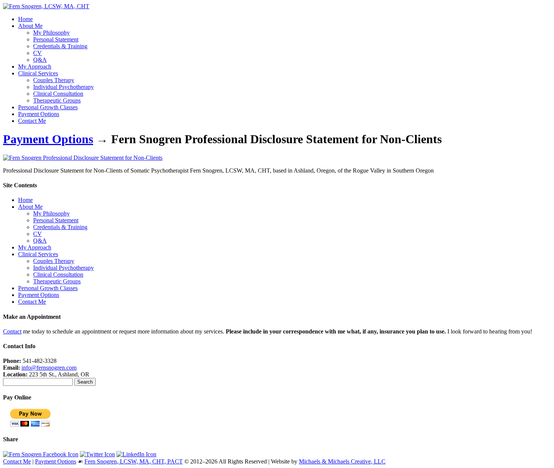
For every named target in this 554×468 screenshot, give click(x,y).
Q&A (40, 60)
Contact (12, 331)
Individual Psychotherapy (63, 87)
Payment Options (38, 114)
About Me (30, 26)
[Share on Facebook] (40, 454)
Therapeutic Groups (57, 100)
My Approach (34, 66)
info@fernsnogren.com (49, 367)
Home (25, 19)
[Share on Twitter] (97, 454)
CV (37, 53)
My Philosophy (51, 32)
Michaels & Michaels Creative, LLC (342, 461)
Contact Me (32, 121)
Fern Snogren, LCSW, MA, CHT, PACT (133, 461)
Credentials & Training (60, 46)
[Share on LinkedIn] (136, 454)
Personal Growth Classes (48, 107)
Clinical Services (38, 73)
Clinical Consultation (58, 93)
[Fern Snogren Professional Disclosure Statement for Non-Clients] (82, 157)
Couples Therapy (53, 80)
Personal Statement (55, 39)
